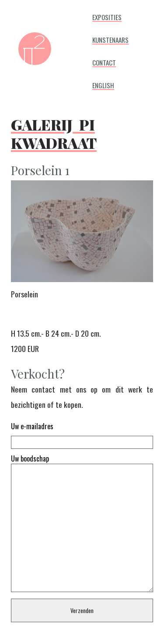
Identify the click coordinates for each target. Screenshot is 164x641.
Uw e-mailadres (32, 426)
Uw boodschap (30, 458)
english (103, 84)
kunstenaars (110, 38)
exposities (107, 16)
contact (104, 61)
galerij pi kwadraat (54, 130)
